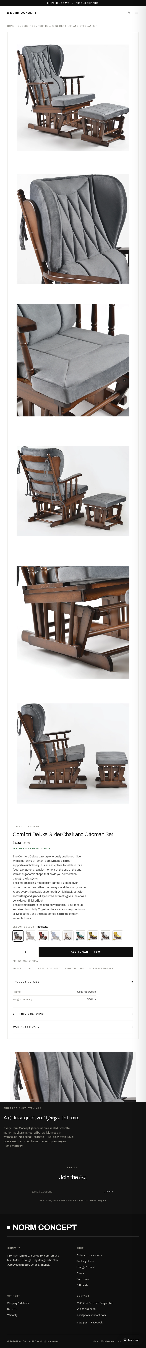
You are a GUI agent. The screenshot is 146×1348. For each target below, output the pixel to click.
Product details (73, 982)
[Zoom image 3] (73, 360)
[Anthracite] (18, 935)
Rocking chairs (85, 1261)
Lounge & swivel (86, 1267)
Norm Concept (23, 12)
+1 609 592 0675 (86, 1309)
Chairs (80, 1273)
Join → (109, 1191)
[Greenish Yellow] (92, 935)
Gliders (23, 26)
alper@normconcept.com (91, 1315)
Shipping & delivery (18, 1303)
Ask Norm (133, 1340)
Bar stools (83, 1279)
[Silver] (105, 935)
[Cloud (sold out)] (55, 935)
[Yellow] (117, 935)
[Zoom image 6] (73, 753)
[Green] (80, 935)
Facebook (97, 1322)
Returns (12, 1309)
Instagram (82, 1322)
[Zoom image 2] (73, 229)
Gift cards (82, 1285)
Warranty (12, 1315)
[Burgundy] (43, 935)
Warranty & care (73, 1026)
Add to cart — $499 (86, 952)
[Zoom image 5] (73, 622)
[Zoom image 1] (73, 97)
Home (10, 26)
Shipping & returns (73, 1013)
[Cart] (129, 13)
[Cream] (68, 935)
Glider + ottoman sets (89, 1255)
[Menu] (137, 13)
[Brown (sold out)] (30, 935)
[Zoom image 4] (73, 491)
